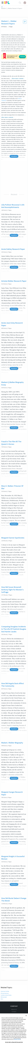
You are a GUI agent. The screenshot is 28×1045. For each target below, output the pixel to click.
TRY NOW (22, 56)
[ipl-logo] (7, 3)
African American (4, 993)
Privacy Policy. (17, 1039)
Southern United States (6, 995)
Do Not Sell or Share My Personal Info (14, 1042)
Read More (14, 235)
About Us (14, 1009)
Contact (14, 1011)
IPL (2, 7)
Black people (4, 997)
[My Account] (25, 3)
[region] (14, 1029)
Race (2, 999)
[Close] (26, 1015)
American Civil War (5, 991)
